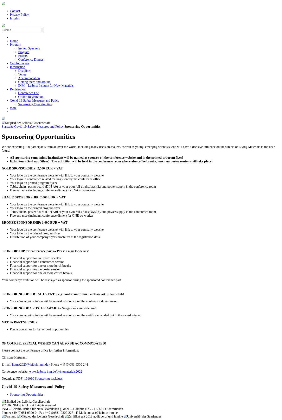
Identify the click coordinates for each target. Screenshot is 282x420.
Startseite (7, 126)
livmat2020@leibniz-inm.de (30, 364)
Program (15, 44)
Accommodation (29, 78)
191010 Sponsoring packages (43, 378)
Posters (22, 56)
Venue (22, 74)
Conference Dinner (30, 59)
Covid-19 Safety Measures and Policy (34, 100)
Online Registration (31, 96)
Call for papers (19, 63)
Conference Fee (28, 93)
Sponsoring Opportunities (35, 104)
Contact (15, 11)
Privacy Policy (19, 14)
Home (14, 41)
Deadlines (24, 70)
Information (17, 67)
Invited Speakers (29, 48)
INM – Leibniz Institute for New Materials (45, 85)
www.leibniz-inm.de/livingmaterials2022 (55, 371)
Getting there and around (34, 82)
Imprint (14, 18)
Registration (18, 89)
